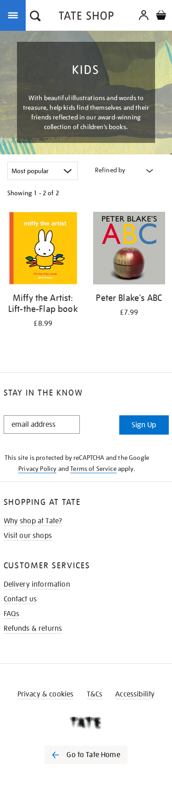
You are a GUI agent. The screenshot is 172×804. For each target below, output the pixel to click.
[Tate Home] (86, 723)
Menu (14, 14)
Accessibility (135, 694)
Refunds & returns (33, 628)
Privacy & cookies (45, 694)
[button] (35, 17)
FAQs (12, 613)
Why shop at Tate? (33, 521)
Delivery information (37, 584)
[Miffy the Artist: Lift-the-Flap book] (43, 250)
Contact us (20, 599)
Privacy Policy (37, 468)
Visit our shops (28, 535)
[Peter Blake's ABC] (129, 250)
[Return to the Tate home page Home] (86, 17)
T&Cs (95, 694)
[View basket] (161, 16)
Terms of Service (93, 468)
